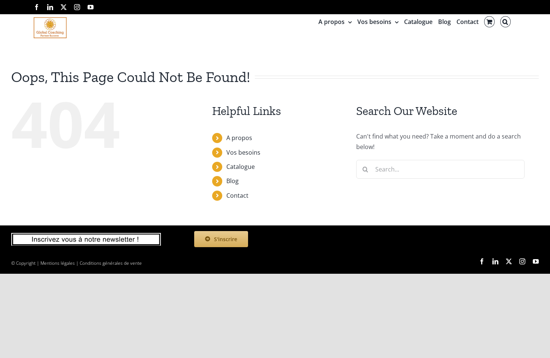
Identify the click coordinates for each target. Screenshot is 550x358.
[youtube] (536, 261)
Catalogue (240, 167)
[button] (505, 21)
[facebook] (482, 261)
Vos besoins (243, 152)
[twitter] (509, 261)
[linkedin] (495, 261)
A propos (239, 138)
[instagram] (522, 261)
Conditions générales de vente (111, 263)
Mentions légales (57, 263)
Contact (237, 195)
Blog (232, 181)
